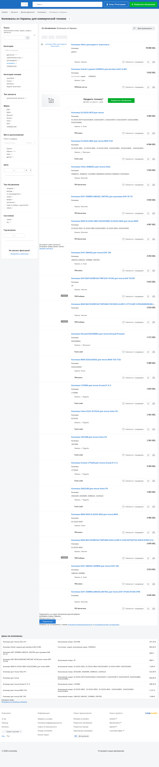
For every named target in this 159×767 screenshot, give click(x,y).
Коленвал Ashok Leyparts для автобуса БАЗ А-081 (22, 647)
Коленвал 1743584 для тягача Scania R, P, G (91, 385)
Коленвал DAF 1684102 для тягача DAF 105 (91, 253)
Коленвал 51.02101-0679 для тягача (87, 113)
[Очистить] (34, 35)
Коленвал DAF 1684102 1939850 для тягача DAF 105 (95, 566)
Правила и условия (45, 719)
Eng (3, 736)
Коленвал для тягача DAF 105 (14, 696)
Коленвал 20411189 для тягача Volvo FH (89, 489)
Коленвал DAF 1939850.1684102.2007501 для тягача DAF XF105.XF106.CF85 (105, 592)
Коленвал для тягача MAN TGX (15, 690)
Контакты (5, 727)
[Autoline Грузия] (10, 4)
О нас (4, 719)
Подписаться (47, 621)
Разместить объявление (121, 100)
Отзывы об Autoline (45, 731)
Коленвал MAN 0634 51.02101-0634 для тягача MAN (94, 514)
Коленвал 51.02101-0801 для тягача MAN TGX (92, 141)
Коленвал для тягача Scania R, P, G (16, 684)
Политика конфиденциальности (50, 723)
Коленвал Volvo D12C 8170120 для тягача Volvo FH (94, 411)
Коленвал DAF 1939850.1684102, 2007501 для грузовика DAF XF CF (102, 197)
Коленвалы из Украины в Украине (14, 702)
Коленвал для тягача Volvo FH (14, 642)
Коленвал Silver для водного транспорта (90, 45)
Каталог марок (43, 735)
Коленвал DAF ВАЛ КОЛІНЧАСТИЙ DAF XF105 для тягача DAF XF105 (103, 278)
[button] (148, 62)
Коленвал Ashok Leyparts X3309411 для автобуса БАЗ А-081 (99, 69)
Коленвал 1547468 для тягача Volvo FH (89, 437)
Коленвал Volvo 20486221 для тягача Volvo (90, 167)
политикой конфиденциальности (80, 624)
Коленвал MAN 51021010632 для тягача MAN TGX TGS (96, 360)
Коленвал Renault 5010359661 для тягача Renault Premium (98, 334)
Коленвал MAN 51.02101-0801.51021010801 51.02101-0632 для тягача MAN (104, 221)
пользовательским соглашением (106, 624)
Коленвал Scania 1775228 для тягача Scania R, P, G (94, 463)
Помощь (5, 723)
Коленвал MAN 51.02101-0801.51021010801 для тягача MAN (26, 666)
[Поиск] (34, 4)
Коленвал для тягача (11, 678)
